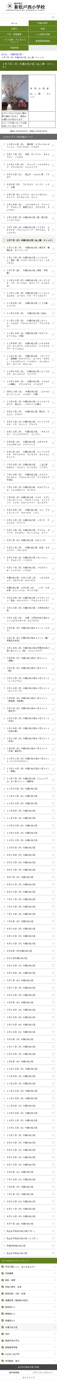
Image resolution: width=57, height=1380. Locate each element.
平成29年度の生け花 (16, 1246)
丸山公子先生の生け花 (17, 1253)
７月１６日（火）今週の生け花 (21, 1179)
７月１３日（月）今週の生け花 (21, 914)
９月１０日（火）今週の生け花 (21, 1164)
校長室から (10, 1307)
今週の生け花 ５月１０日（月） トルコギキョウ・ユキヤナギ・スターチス (28, 579)
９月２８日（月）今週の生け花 (21, 855)
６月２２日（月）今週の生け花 (21, 936)
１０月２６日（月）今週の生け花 (22, 833)
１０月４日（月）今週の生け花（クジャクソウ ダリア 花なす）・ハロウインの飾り (29, 402)
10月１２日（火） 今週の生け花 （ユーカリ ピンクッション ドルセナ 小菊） (29, 392)
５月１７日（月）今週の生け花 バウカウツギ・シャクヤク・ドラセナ (27, 568)
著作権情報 (14, 1372)
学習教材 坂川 (12, 1361)
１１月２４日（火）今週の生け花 (22, 796)
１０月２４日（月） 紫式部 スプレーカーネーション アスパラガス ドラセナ (28, 145)
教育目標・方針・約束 (15, 1293)
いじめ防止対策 (43, 34)
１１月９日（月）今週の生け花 (21, 811)
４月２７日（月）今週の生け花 (21, 988)
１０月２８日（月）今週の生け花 (22, 1113)
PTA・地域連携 (14, 34)
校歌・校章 (10, 1280)
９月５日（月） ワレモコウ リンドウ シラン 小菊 (28, 185)
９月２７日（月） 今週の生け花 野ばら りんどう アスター (28, 412)
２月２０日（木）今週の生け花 (21, 1024)
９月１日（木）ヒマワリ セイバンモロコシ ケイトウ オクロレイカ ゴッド (28, 195)
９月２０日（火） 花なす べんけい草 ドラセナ (28, 175)
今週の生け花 (16, 54)
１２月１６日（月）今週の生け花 (22, 1069)
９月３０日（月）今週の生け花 (21, 1142)
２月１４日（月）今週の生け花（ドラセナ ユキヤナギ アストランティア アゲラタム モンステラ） (28, 230)
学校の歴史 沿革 (13, 1287)
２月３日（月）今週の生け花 (20, 1039)
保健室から (10, 1320)
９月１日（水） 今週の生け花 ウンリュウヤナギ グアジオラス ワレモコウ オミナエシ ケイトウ (29, 454)
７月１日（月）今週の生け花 (20, 1194)
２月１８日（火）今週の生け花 (21, 1032)
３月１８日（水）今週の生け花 (21, 1010)
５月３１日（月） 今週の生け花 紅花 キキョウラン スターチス (28, 548)
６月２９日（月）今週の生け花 (21, 928)
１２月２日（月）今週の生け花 (21, 1083)
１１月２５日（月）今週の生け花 (22, 1091)
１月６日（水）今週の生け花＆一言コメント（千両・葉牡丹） (27, 749)
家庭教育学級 (11, 1347)
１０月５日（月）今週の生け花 (21, 847)
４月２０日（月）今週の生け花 (21, 995)
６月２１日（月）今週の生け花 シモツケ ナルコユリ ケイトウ (28, 521)
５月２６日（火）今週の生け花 (21, 965)
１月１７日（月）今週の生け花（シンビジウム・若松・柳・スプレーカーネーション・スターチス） (28, 260)
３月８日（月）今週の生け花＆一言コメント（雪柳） (27, 659)
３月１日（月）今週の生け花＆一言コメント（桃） (27, 669)
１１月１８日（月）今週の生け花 (22, 1098)
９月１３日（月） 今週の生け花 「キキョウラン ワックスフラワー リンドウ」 (28, 432)
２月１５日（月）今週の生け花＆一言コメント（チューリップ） (28, 689)
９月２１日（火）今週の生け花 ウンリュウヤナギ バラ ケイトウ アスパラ (28, 422)
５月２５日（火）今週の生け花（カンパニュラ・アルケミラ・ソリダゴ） (27, 558)
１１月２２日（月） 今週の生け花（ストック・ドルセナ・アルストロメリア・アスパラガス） (28, 323)
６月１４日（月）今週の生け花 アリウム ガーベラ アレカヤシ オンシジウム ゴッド (28, 531)
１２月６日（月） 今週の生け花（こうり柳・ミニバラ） (28, 304)
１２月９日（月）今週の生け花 (21, 1076)
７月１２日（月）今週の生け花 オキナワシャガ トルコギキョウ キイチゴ (28, 488)
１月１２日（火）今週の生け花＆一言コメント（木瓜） (28, 739)
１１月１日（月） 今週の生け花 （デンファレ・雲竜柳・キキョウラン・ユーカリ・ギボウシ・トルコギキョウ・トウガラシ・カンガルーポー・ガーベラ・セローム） (28, 360)
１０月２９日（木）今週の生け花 (22, 825)
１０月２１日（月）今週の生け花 (22, 1120)
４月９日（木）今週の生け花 (20, 1002)
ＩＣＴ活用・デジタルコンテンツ (14, 40)
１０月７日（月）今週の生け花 (21, 1135)
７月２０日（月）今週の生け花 (21, 906)
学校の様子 (43, 23)
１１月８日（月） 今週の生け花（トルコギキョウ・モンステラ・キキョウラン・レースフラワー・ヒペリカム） (28, 346)
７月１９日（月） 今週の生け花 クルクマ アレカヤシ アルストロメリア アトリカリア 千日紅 (29, 477)
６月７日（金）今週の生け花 (20, 1224)
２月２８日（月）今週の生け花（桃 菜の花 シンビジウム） (28, 218)
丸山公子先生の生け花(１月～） (21, 1231)
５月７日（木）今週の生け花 (20, 980)
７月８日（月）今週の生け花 (20, 1187)
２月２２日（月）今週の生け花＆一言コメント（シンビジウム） (28, 679)
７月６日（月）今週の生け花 (20, 921)
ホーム (14, 23)
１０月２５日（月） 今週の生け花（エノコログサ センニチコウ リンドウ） (28, 372)
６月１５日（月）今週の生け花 (21, 943)
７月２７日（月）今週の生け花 (21, 899)
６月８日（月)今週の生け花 (19, 951)
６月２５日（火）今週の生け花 (21, 1201)
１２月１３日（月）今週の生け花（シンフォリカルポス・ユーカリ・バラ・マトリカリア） (28, 294)
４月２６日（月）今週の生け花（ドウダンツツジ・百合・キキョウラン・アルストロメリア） (28, 599)
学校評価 (14, 48)
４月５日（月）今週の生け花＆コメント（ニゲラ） (28, 629)
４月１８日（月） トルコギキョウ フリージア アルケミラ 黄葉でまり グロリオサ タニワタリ (28, 207)
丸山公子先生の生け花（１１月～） (23, 1238)
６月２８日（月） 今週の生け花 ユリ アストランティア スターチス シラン (28, 511)
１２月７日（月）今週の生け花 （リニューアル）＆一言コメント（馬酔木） (27, 779)
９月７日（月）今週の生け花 (20, 877)
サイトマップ (28, 1377)
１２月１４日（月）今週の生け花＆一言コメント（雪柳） (28, 769)
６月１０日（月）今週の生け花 (21, 1216)
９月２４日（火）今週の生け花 (21, 1150)
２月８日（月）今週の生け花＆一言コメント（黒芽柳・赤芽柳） (27, 699)
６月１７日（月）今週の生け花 (21, 1209)
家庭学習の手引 (12, 1340)
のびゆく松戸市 (12, 1354)
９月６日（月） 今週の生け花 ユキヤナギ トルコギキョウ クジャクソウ (28, 443)
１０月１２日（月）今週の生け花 (22, 840)
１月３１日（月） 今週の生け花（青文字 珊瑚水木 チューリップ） (28, 248)
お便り (14, 28)
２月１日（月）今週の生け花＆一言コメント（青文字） (27, 709)
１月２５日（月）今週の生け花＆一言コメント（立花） (28, 719)
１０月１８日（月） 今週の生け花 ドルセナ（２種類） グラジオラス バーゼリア (28, 382)
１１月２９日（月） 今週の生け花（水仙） (27, 313)
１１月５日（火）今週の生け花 (21, 1106)
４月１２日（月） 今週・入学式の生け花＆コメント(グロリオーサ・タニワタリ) (28, 619)
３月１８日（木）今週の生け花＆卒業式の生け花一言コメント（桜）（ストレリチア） (28, 649)
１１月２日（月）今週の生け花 (21, 818)
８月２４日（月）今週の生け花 (21, 892)
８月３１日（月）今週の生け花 (21, 884)
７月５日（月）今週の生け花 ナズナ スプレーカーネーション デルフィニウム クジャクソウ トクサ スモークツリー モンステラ (28, 500)
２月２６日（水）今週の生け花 (21, 1017)
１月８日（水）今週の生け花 (20, 1061)
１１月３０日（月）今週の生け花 (22, 788)
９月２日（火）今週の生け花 (20, 1172)
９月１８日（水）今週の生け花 (21, 1157)
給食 (43, 28)
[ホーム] (28, 6)
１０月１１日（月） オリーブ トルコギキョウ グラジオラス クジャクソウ (28, 165)
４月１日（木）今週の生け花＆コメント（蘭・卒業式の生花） (28, 639)
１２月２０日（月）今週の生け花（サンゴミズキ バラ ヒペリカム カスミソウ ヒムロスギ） (28, 283)
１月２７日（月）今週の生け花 (21, 1046)
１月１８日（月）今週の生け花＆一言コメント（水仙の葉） (28, 729)
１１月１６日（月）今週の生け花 (22, 803)
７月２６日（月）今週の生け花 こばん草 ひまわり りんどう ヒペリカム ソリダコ (28, 465)
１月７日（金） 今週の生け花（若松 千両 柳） (28, 271)
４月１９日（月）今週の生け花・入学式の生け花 (28, 609)
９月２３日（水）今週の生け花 (21, 862)
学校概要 (9, 1273)
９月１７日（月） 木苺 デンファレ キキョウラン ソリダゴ (28, 155)
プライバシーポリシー (43, 1372)
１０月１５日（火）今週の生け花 (22, 1128)
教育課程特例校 (43, 41)
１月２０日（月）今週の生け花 (21, 1054)
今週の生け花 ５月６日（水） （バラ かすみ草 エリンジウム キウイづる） (28, 588)
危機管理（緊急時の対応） (17, 1300)
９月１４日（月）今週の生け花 (21, 870)
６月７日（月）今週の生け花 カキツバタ (26, 540)
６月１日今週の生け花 (17, 958)
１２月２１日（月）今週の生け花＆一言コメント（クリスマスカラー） (28, 759)
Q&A (7, 1334)
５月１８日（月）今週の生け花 (21, 973)
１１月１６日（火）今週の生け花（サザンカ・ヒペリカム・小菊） (28, 334)
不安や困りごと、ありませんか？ (20, 1267)
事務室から (10, 1314)
